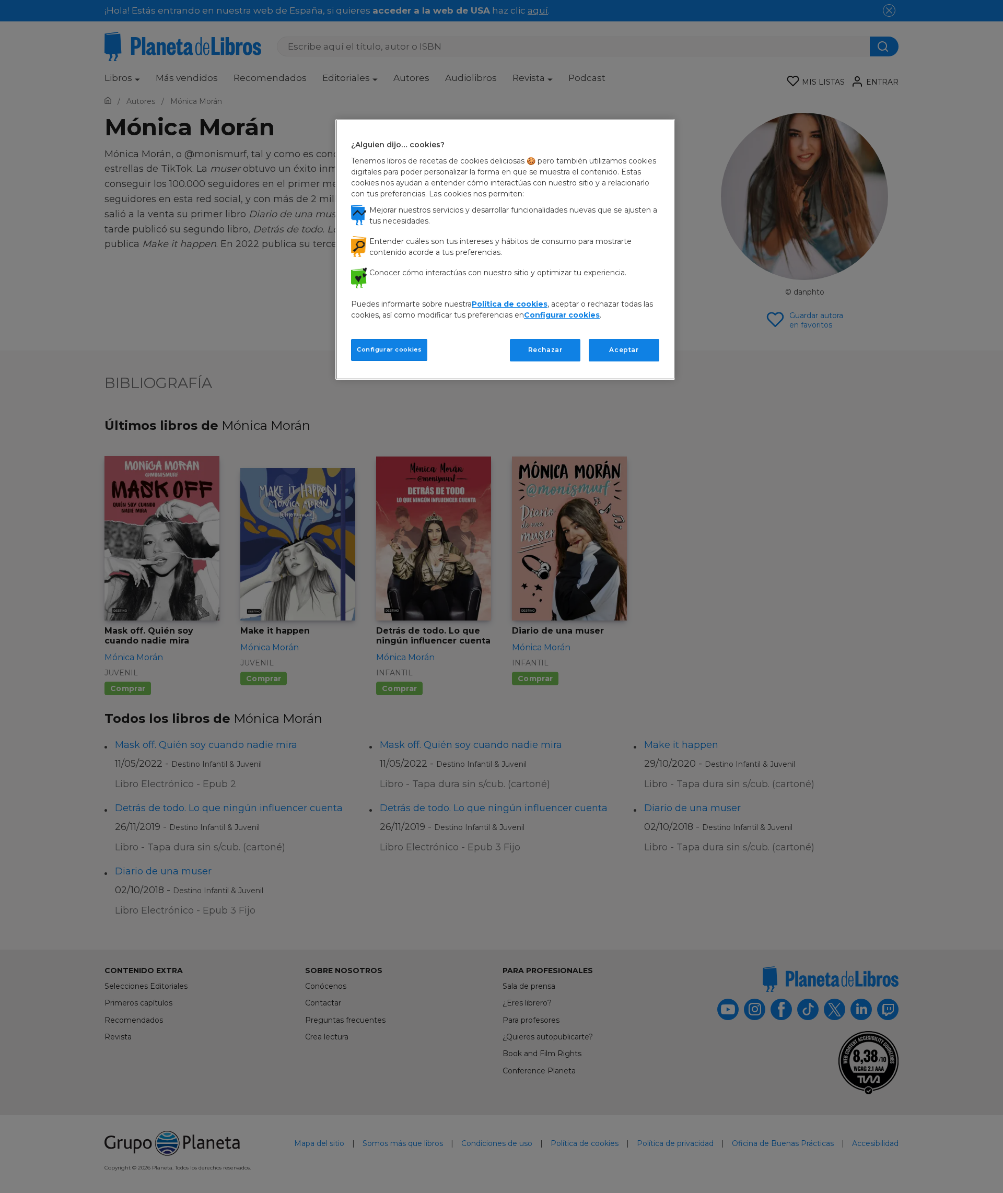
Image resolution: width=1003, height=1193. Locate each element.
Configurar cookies (389, 349)
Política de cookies (509, 304)
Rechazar (545, 350)
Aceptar (623, 350)
